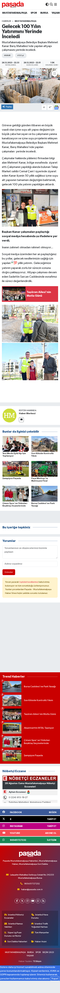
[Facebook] (17, 901)
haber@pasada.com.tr (32, 889)
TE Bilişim (37, 961)
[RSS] (43, 901)
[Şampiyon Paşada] (15, 469)
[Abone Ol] (56, 107)
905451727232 (32, 884)
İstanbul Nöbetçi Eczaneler (14, 916)
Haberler (6, 21)
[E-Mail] (21, 419)
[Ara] (51, 4)
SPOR (34, 13)
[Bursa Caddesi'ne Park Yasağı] (44, 493)
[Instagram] (27, 901)
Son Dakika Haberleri (17, 941)
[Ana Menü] (55, 4)
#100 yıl (20, 55)
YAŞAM (56, 13)
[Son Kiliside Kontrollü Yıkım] (44, 444)
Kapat (55, 978)
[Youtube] (32, 901)
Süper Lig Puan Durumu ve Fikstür (13, 934)
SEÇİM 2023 (48, 952)
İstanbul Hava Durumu (39, 916)
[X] (22, 901)
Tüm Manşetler (42, 932)
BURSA (44, 13)
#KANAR (7, 55)
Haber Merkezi (27, 413)
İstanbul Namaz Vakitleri (13, 925)
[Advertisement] (30, 638)
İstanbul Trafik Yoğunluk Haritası (39, 925)
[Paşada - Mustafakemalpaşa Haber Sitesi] (13, 5)
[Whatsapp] (38, 901)
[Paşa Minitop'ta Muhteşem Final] (44, 469)
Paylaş (9, 107)
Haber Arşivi (40, 941)
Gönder (9, 572)
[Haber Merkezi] (9, 415)
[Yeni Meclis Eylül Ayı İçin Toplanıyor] (15, 444)
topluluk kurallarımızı (29, 582)
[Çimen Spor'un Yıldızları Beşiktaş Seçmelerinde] (15, 493)
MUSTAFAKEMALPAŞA (14, 13)
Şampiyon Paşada (11, 478)
